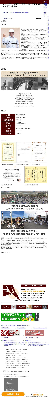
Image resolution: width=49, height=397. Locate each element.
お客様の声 (48, 36)
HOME (5, 18)
